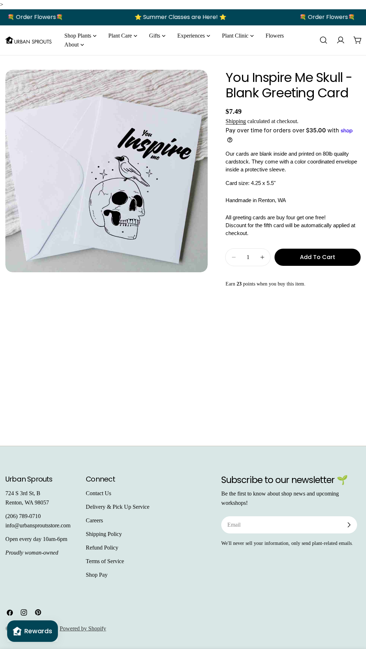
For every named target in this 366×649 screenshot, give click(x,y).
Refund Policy (102, 548)
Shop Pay (97, 575)
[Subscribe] (348, 524)
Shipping (236, 121)
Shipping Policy (104, 534)
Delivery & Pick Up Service (117, 507)
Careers (94, 520)
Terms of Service (105, 561)
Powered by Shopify (83, 628)
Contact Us (98, 493)
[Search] (323, 40)
